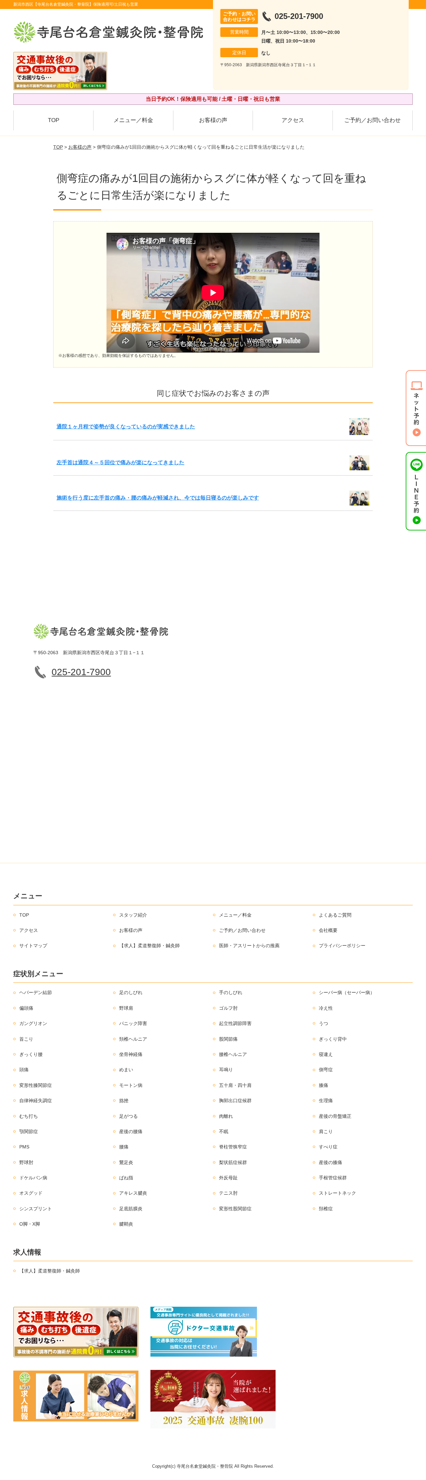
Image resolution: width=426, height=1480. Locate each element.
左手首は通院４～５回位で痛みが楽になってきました (120, 462)
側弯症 (326, 1069)
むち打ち (28, 1116)
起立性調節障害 (235, 1023)
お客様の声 (213, 120)
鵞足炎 (126, 1162)
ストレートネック (337, 1193)
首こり (26, 1039)
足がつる (128, 1116)
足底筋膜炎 (130, 1208)
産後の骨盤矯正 (335, 1116)
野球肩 (126, 1008)
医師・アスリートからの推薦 (249, 945)
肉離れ (226, 1116)
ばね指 (126, 1177)
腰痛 (123, 1146)
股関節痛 (228, 1039)
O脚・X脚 (29, 1224)
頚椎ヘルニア (133, 1039)
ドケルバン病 (33, 1177)
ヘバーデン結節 (35, 992)
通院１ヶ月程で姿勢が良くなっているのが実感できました (126, 426)
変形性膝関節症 (35, 1085)
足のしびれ (130, 992)
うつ (323, 1023)
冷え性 (326, 1008)
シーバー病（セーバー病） (347, 992)
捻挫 (123, 1100)
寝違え (326, 1054)
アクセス (293, 120)
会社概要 (328, 930)
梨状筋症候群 (233, 1162)
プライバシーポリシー (342, 945)
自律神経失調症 (35, 1100)
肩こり (326, 1131)
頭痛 (24, 1069)
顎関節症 (28, 1131)
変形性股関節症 (235, 1208)
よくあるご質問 (335, 915)
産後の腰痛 (130, 1131)
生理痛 (326, 1100)
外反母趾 (228, 1177)
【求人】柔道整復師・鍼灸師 (149, 945)
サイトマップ (33, 945)
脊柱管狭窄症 (233, 1146)
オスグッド (31, 1193)
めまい (126, 1069)
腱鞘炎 (126, 1224)
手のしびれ (230, 992)
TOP (53, 120)
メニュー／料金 (133, 120)
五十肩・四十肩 (235, 1085)
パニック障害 (133, 1023)
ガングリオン (33, 1023)
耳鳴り (226, 1069)
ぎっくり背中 (333, 1039)
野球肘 (26, 1162)
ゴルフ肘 (228, 1008)
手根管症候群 (333, 1177)
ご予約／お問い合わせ (372, 120)
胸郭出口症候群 (235, 1100)
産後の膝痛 (330, 1162)
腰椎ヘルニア (233, 1054)
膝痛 (323, 1085)
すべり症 (328, 1146)
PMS (24, 1146)
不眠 (223, 1131)
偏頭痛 (26, 1008)
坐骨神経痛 (130, 1054)
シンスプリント (35, 1208)
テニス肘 (228, 1193)
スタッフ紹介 (133, 915)
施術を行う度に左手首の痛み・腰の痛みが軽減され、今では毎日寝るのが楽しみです (158, 498)
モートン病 (130, 1085)
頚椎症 (326, 1208)
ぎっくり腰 (31, 1054)
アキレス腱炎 (133, 1193)
